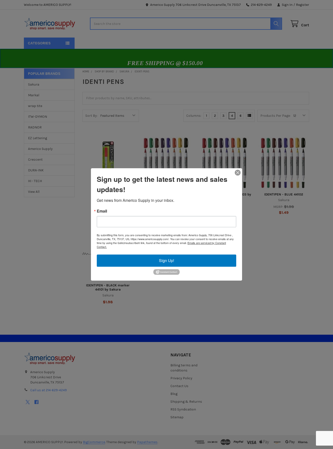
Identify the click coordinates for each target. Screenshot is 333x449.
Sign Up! (166, 260)
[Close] (238, 173)
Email (102, 211)
